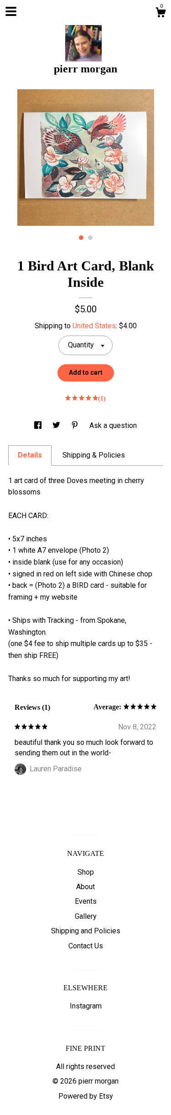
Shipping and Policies (85, 931)
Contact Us (85, 946)
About (85, 886)
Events (86, 901)
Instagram (86, 1006)
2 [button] (90, 237)
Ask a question (113, 425)
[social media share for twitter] (57, 425)
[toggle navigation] (10, 11)
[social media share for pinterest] (75, 425)
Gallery (86, 916)
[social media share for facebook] (38, 425)
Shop (86, 872)
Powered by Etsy (85, 1096)
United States (94, 325)
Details (30, 455)
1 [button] (81, 237)
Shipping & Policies (93, 455)
